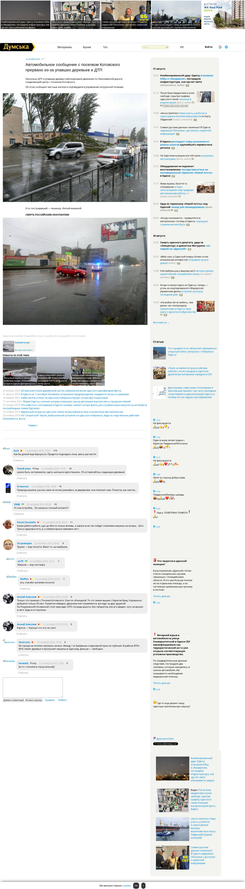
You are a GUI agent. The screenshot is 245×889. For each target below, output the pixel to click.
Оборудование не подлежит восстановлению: (177, 168)
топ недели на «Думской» (185, 247)
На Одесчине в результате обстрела (180, 155)
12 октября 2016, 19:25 (38, 450)
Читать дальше (161, 596)
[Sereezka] (9, 661)
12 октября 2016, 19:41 (53, 468)
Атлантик (23, 486)
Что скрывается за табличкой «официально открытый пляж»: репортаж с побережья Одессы (192, 351)
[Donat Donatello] (8, 528)
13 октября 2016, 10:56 (49, 642)
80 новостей (20, 350)
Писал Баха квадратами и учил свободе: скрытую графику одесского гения (177, 96)
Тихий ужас (24, 468)
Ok (136, 885)
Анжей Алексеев (26, 596)
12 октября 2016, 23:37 (47, 578)
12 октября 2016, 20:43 (46, 543)
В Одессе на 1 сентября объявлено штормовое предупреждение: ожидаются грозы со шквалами (75, 394)
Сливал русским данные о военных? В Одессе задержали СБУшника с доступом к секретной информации (124, 24)
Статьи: (158, 341)
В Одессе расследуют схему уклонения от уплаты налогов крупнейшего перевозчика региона (176, 26)
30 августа (159, 235)
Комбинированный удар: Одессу (180, 75)
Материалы (64, 47)
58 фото (29, 350)
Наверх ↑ (33, 425)
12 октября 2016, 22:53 (55, 624)
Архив (87, 47)
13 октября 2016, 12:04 (51, 663)
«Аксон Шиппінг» (170, 113)
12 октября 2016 (33, 59)
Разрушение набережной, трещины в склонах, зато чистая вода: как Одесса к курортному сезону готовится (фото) (88, 379)
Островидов (24, 543)
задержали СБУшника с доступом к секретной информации (185, 132)
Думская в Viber (165, 738)
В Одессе (165, 141)
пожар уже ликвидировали (188, 207)
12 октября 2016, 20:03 (55, 522)
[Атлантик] (8, 492)
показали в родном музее (175, 101)
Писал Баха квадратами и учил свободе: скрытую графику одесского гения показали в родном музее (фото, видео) (76, 24)
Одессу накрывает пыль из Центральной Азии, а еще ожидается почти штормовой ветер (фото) (52, 379)
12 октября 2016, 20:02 (39, 504)
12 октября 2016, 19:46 (43, 486)
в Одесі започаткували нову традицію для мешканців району (177, 190)
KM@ (17, 504)
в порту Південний (185, 118)
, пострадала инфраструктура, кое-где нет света (181, 82)
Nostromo (24, 642)
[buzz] (6, 448)
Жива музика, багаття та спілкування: (173, 185)
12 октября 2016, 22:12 (42, 561)
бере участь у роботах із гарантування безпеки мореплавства (183, 115)
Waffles (24, 578)
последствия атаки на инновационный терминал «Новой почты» (186, 171)
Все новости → (161, 322)
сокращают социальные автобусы (184, 223)
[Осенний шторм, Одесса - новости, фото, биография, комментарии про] (8, 351)
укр (182, 46)
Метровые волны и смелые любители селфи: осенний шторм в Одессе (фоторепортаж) (20, 381)
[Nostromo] (9, 642)
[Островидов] (8, 549)
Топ (105, 47)
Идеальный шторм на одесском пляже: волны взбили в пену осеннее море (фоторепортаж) (72, 411)
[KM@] (7, 502)
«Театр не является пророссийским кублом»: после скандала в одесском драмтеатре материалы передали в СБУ (190, 371)
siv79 (20, 561)
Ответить (18, 460)
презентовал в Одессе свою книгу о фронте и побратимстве (178, 310)
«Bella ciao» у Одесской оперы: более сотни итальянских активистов (184, 258)
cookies (127, 885)
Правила (50, 700)
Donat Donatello (26, 522)
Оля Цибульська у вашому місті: (178, 270)
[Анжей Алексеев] (8, 603)
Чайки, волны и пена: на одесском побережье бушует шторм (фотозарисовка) (64, 397)
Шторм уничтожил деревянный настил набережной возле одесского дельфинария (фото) (71, 390)
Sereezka (23, 663)
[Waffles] (11, 576)
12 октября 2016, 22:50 (55, 596)
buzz (16, 450)
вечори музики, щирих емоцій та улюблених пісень (187, 272)
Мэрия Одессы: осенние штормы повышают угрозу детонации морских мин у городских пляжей (76, 401)
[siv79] (10, 559)
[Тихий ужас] (8, 474)
